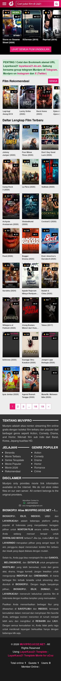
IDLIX (23, 516)
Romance (39, 467)
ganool (53, 557)
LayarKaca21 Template (33, 651)
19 (42, 406)
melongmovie (12, 562)
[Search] (56, 3)
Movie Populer (13, 464)
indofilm (22, 575)
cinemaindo (41, 575)
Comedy (39, 456)
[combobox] (35, 3)
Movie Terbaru (13, 456)
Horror (37, 464)
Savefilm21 (25, 608)
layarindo (9, 542)
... (29, 406)
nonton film (25, 529)
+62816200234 (32, 503)
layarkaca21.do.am (30, 66)
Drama (38, 460)
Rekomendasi (12, 471)
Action (37, 452)
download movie (13, 537)
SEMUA (53, 80)
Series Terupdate (14, 460)
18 (35, 406)
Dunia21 (45, 589)
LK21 (47, 516)
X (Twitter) (41, 73)
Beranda (10, 452)
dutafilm (33, 562)
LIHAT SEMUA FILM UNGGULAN (30, 49)
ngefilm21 (9, 567)
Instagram (23, 73)
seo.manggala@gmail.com (32, 505)
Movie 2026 (11, 467)
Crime (37, 471)
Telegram (51, 69)
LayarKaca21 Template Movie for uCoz (30, 655)
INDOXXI (35, 516)
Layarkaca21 (10, 520)
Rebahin (41, 621)
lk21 (51, 537)
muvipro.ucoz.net (32, 644)
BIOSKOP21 (9, 516)
